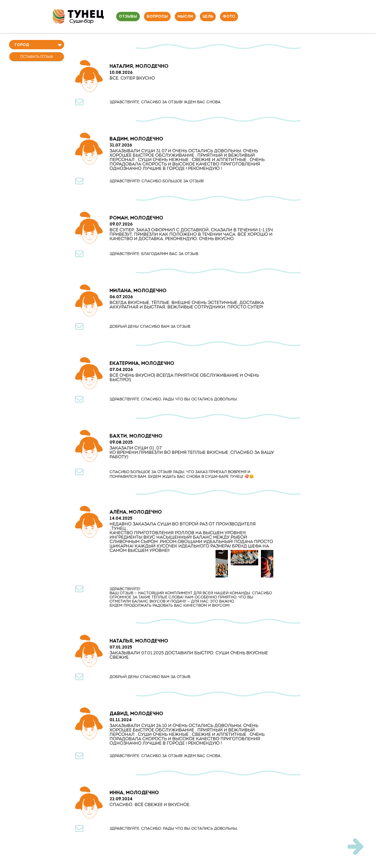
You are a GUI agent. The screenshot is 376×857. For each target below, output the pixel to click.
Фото (229, 17)
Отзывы (128, 17)
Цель (208, 17)
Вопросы (157, 17)
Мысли (185, 17)
